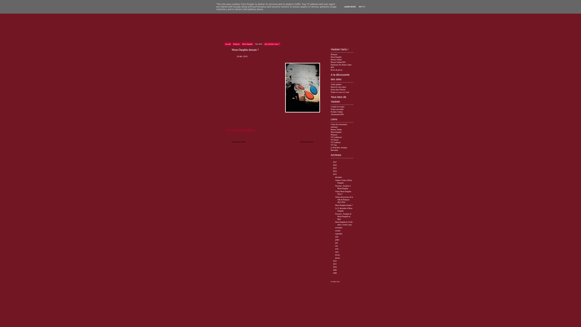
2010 (335, 267)
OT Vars (334, 145)
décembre (338, 177)
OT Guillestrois (336, 137)
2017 (335, 162)
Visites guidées (336, 84)
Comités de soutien (337, 107)
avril (337, 249)
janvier (337, 258)
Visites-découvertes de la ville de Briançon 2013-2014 (344, 199)
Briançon (334, 54)
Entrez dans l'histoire (338, 90)
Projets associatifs (337, 109)
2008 (335, 273)
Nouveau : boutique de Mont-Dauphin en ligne (343, 216)
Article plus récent (306, 142)
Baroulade (334, 150)
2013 (335, 174)
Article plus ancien (239, 142)
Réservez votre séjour (338, 87)
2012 (335, 261)
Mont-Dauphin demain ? (344, 205)
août (337, 237)
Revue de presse (336, 70)
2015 (335, 168)
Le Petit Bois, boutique (339, 148)
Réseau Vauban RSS (338, 62)
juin (336, 243)
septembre (339, 234)
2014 (335, 171)
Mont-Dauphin (336, 57)
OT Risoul (334, 140)
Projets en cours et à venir (340, 92)
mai (336, 246)
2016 (335, 165)
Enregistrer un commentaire (237, 137)
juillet (337, 240)
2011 (335, 264)
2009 (335, 270)
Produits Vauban (337, 112)
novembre (339, 228)
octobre (338, 231)
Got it (362, 7)
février (337, 255)
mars (337, 252)
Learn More (350, 7)
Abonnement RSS (337, 114)
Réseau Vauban (336, 60)
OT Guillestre (336, 142)
